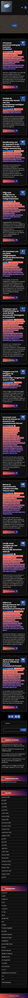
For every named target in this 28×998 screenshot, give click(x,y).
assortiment (19, 109)
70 (16, 716)
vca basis (4, 963)
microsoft (18, 156)
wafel (11, 112)
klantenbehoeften (14, 431)
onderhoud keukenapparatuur (11, 679)
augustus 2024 (6, 874)
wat (3, 979)
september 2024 (6, 871)
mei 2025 (4, 845)
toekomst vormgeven (9, 450)
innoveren (5, 431)
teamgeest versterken (16, 448)
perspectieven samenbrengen (11, 441)
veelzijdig (9, 274)
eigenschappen (17, 559)
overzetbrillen (17, 271)
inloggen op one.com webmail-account (12, 59)
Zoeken (7, 723)
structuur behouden (15, 625)
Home (14, 26)
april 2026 (4, 810)
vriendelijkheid (14, 569)
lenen (15, 65)
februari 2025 (5, 855)
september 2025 (6, 832)
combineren (6, 615)
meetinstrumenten (8, 332)
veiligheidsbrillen (7, 514)
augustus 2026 (6, 797)
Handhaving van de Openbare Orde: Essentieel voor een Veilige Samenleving (12, 145)
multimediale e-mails (9, 158)
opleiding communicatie (10, 680)
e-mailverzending (17, 500)
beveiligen (19, 382)
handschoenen (11, 618)
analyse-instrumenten (18, 321)
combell (4, 905)
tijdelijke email (6, 957)
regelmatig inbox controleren (11, 510)
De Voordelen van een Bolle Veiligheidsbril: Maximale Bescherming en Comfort (13, 255)
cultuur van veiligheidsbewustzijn (12, 205)
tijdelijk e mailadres (7, 953)
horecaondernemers (15, 111)
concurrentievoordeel (9, 427)
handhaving (6, 156)
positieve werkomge (9, 443)
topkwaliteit (6, 112)
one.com (18, 386)
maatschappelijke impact (10, 433)
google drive (13, 672)
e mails (4, 912)
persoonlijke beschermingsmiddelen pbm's (13, 438)
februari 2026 (5, 816)
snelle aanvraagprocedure (15, 67)
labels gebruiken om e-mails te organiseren (13, 504)
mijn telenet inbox (15, 509)
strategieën (6, 338)
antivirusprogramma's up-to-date (13, 556)
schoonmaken (11, 685)
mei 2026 (4, 807)
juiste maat (9, 271)
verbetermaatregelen (9, 215)
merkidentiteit (7, 436)
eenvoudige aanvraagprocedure (12, 53)
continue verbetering (9, 205)
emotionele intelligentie (9, 561)
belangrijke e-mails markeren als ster (13, 497)
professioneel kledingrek (10, 623)
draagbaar (6, 269)
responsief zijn (7, 337)
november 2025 (6, 826)
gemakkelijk (6, 384)
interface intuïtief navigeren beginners (13, 61)
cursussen (4, 909)
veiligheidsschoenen (18, 340)
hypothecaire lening (8, 58)
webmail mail (13, 453)
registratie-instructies (16, 335)
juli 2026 (4, 800)
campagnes (11, 323)
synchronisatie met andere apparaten (14, 512)
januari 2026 (5, 819)
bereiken (5, 323)
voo (3, 976)
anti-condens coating (16, 262)
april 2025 (4, 848)
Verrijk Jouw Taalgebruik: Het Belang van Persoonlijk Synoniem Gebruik (12, 547)
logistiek (12, 156)
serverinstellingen (8, 446)
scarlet (4, 947)
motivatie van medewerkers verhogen (11, 437)
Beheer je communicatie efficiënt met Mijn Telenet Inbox (10, 487)
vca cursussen (6, 966)
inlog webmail (14, 384)
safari (11, 210)
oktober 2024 (5, 867)
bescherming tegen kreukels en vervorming (13, 612)
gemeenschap (17, 154)
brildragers (14, 266)
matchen (12, 620)
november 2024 (6, 864)
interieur (19, 618)
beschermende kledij (9, 264)
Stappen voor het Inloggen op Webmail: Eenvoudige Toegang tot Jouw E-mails (13, 766)
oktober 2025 (5, 829)
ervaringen (20, 561)
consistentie (9, 670)
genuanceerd (6, 563)
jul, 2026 (23, 43)
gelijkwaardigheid (8, 154)
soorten (5, 272)
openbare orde (20, 158)
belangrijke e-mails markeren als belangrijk (13, 494)
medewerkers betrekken (10, 434)
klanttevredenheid (8, 65)
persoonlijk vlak (20, 566)
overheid (5, 159)
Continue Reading (11, 87)
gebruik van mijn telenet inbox (11, 502)
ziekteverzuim (7, 218)
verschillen (6, 451)
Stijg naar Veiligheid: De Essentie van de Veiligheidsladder (11, 195)
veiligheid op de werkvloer (9, 973)
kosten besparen (8, 208)
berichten (10, 153)
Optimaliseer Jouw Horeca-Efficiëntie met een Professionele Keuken (12, 663)
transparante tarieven (9, 69)
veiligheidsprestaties (9, 213)
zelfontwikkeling (6, 982)
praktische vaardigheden (10, 387)
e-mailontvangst (10, 499)
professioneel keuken (9, 684)
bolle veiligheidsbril (10, 265)
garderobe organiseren (14, 616)
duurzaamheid (14, 269)
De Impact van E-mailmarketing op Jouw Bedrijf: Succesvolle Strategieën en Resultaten (13, 313)
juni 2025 (4, 842)
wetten (22, 161)
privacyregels (12, 159)
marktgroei (6, 620)
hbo (3, 921)
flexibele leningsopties (10, 56)
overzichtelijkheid (8, 621)
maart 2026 (5, 813)
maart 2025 (5, 851)
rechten (19, 159)
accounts (4, 893)
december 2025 (6, 823)
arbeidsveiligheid (8, 203)
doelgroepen (19, 323)
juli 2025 (4, 839)
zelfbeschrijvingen (11, 571)
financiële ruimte (7, 55)
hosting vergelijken (7, 928)
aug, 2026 (22, 143)
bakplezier (6, 111)
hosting (4, 925)
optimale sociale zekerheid (17, 564)
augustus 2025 (6, 835)
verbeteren (6, 569)
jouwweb (4, 931)
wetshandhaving (14, 161)
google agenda (14, 429)
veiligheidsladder (15, 211)
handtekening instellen (9, 503)
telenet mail (6, 627)
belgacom (5, 899)
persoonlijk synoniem (9, 566)
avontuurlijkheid (7, 558)
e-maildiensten (20, 206)
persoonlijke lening (7, 944)
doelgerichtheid (18, 670)
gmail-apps (6, 330)
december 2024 (6, 861)
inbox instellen (14, 330)
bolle (5, 262)
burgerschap (17, 153)
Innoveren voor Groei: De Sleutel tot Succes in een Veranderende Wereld (12, 420)
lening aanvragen (7, 937)
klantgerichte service (9, 63)
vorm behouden (14, 628)
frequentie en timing (17, 328)
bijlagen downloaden (9, 498)
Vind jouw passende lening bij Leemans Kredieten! (11, 46)
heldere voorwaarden (17, 57)
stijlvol (9, 272)
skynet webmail (6, 950)
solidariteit (6, 161)
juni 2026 (4, 803)
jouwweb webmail (7, 934)
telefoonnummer (7, 568)
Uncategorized (8, 52)
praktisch (16, 621)
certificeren (16, 203)
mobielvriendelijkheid (9, 333)
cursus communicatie (9, 558)
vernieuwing (19, 450)
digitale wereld (15, 267)
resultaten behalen (17, 337)
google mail (5, 918)
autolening (19, 52)
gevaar (5, 618)
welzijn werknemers (14, 217)
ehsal (3, 915)
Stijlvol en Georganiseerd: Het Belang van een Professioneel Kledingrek (14, 605)
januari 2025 (5, 858)
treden (15, 210)
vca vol (4, 969)
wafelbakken (17, 112)
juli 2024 (4, 877)
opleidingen (5, 941)
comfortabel (6, 267)
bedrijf (3, 896)
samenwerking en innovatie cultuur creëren (14, 444)
